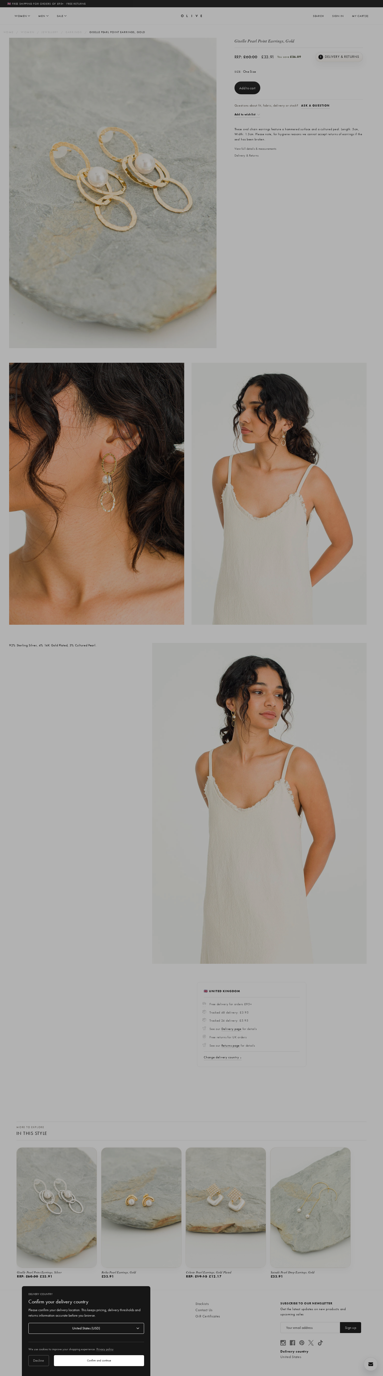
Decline (38, 1360)
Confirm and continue (99, 1360)
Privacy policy (105, 1349)
